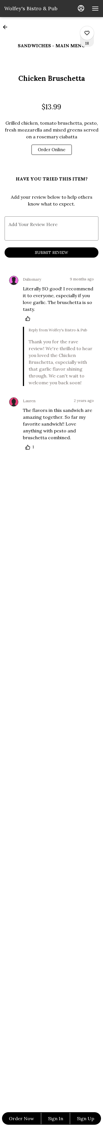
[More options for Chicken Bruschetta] (87, 33)
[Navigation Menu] (95, 8)
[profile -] (81, 8)
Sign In (55, 1118)
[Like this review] (29, 318)
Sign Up (85, 1118)
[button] (7, 27)
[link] (51, 150)
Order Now (21, 1118)
